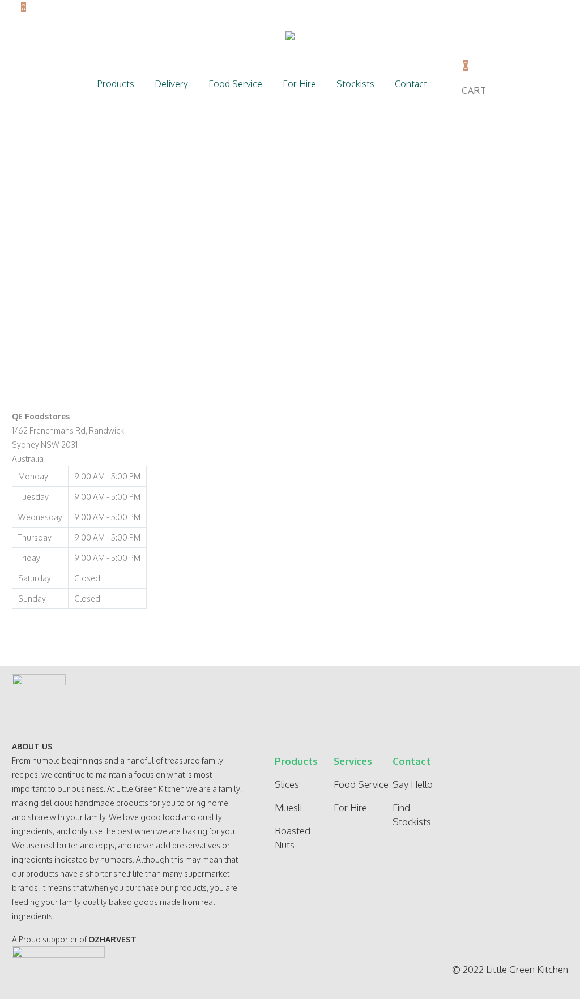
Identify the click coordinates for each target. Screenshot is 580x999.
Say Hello (413, 784)
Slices (287, 784)
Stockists (355, 83)
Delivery (171, 83)
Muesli (288, 807)
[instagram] (551, 772)
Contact (411, 83)
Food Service (235, 83)
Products (115, 83)
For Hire (299, 83)
